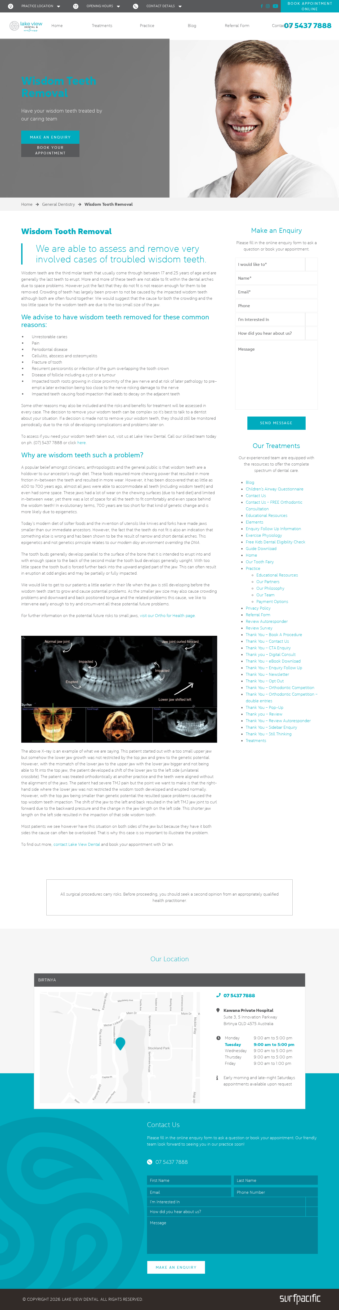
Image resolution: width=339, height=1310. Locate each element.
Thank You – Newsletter (267, 674)
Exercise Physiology (264, 535)
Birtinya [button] (47, 979)
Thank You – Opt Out (265, 680)
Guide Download (261, 548)
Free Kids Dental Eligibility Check (275, 541)
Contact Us (282, 25)
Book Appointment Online (310, 6)
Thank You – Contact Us (267, 641)
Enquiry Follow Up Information (273, 528)
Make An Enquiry (50, 137)
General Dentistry (58, 204)
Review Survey (259, 628)
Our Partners (267, 581)
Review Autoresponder (267, 621)
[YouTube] (275, 6)
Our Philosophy (270, 588)
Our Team (265, 594)
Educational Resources (266, 515)
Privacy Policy (258, 608)
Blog (192, 25)
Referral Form (237, 25)
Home (57, 25)
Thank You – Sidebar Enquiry (271, 727)
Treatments (102, 25)
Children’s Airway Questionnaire (275, 488)
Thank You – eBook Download (273, 661)
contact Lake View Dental (76, 844)
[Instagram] (268, 6)
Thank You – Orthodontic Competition (280, 687)
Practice (147, 25)
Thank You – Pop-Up (264, 707)
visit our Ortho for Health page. (168, 615)
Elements (254, 522)
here (81, 442)
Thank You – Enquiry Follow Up (274, 667)
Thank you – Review (264, 714)
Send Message (276, 423)
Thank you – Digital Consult (271, 654)
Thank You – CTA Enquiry (268, 647)
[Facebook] (262, 6)
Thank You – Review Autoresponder (278, 720)
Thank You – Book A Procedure (274, 634)
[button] (35, 6)
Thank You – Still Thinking (269, 733)
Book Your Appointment (50, 150)
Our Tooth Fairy (260, 561)
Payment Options (272, 601)
